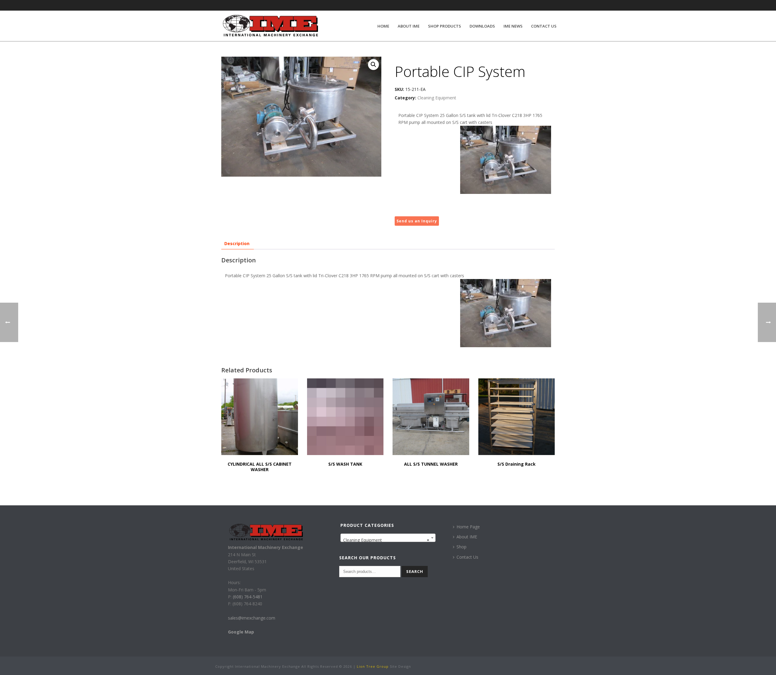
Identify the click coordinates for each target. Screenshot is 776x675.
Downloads (482, 26)
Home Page (468, 527)
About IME (409, 26)
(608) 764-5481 (247, 597)
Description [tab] (236, 243)
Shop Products (444, 26)
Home (383, 26)
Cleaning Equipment (436, 98)
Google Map (241, 632)
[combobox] (388, 538)
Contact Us (544, 26)
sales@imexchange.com (251, 618)
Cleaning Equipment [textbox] (386, 540)
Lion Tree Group (373, 666)
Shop (462, 547)
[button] (373, 64)
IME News (513, 26)
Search (414, 571)
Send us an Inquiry (416, 221)
